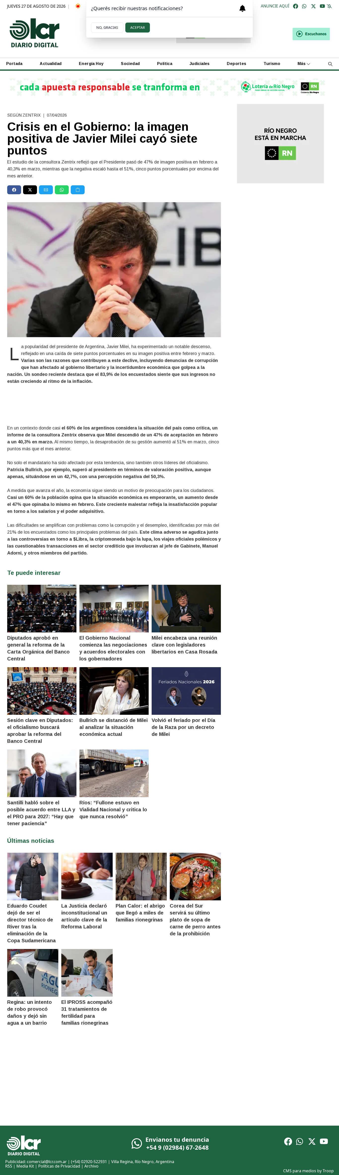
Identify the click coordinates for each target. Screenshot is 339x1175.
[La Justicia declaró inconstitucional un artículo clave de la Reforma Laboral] (86, 876)
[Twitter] (313, 6)
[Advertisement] (280, 226)
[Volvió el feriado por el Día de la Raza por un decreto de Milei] (186, 691)
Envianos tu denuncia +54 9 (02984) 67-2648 (177, 1143)
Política (164, 64)
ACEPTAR (137, 27)
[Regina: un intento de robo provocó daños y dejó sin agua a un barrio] (32, 973)
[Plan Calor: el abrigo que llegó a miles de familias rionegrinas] (141, 876)
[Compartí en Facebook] (14, 189)
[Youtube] (322, 6)
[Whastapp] (304, 6)
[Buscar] (330, 63)
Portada (14, 64)
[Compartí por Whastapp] (62, 189)
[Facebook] (295, 6)
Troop (328, 1171)
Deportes (236, 64)
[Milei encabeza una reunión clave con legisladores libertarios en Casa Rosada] (186, 608)
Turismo (272, 64)
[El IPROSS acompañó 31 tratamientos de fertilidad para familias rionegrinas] (86, 973)
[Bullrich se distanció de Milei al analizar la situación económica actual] (114, 691)
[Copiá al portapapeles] (78, 189)
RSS (8, 1166)
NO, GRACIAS (107, 27)
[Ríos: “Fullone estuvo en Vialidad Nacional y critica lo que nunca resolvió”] (114, 773)
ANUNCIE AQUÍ (275, 6)
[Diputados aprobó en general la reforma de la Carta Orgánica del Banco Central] (41, 608)
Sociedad (130, 64)
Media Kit (25, 1166)
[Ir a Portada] (34, 32)
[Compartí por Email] (46, 189)
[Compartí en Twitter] (30, 189)
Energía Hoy (91, 64)
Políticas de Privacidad (59, 1166)
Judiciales (200, 64)
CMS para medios (299, 1171)
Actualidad (51, 64)
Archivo (91, 1166)
